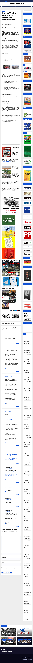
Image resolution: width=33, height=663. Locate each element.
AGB (28, 659)
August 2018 (26, 545)
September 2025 (26, 361)
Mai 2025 (25, 370)
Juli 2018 (25, 547)
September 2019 (26, 516)
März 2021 (25, 482)
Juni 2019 (25, 522)
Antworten (17, 371)
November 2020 (26, 491)
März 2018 (25, 556)
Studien (29, 657)
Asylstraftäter (10, 639)
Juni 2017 (25, 576)
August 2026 (26, 336)
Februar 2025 (26, 377)
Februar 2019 (26, 531)
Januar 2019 (26, 534)
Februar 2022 (26, 457)
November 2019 (26, 511)
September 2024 (26, 388)
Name (3, 552)
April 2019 (25, 527)
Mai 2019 (25, 525)
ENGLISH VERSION (26, 661)
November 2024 (26, 383)
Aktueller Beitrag (4, 639)
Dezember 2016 (26, 590)
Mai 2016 (25, 605)
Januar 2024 (26, 406)
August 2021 (26, 471)
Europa (26, 639)
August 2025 (26, 363)
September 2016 (26, 596)
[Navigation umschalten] (16, 6)
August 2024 (26, 390)
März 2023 (25, 428)
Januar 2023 (26, 433)
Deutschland (4, 640)
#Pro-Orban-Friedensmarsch (7, 24)
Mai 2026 (25, 343)
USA (18, 640)
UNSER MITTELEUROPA (16, 3)
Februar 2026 (26, 350)
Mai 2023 (25, 424)
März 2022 (25, 455)
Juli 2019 (25, 520)
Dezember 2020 (26, 489)
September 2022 (26, 442)
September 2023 (26, 415)
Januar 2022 (26, 460)
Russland (29, 639)
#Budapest (10, 23)
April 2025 (25, 372)
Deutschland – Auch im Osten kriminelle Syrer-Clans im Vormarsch (8, 642)
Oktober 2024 (26, 386)
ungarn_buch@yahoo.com (7, 161)
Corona (26, 657)
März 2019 (25, 529)
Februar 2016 (26, 612)
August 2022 (26, 444)
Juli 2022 (25, 446)
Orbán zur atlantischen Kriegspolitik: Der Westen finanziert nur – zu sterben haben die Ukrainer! (15, 315)
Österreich (23, 655)
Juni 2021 (25, 475)
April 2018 (25, 554)
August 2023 (26, 417)
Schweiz (31, 655)
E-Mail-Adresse (4, 557)
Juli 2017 (25, 574)
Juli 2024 (25, 392)
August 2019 (26, 518)
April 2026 (25, 345)
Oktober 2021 (26, 466)
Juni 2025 (25, 368)
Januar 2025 (26, 379)
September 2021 (26, 469)
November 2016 (26, 592)
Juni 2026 (25, 341)
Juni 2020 (25, 502)
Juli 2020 (25, 500)
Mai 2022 (25, 451)
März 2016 (25, 610)
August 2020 (26, 498)
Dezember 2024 (26, 381)
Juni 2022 (25, 448)
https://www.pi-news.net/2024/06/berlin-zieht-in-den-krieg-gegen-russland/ (11, 418)
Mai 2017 (25, 578)
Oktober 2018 (26, 540)
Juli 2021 (25, 473)
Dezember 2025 (26, 354)
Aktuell (21, 655)
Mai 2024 (25, 397)
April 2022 (25, 453)
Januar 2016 (26, 614)
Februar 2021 (26, 484)
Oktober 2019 (26, 513)
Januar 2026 (26, 352)
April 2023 (25, 426)
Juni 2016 (25, 603)
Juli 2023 (25, 419)
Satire (31, 657)
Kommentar (4, 534)
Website (3, 562)
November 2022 (26, 437)
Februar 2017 (26, 585)
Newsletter (30, 659)
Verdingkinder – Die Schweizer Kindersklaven (8, 633)
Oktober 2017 (26, 567)
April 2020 (25, 507)
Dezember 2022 (26, 435)
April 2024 (25, 399)
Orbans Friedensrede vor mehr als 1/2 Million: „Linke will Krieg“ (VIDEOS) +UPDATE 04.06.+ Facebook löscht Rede (7, 316)
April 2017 (25, 581)
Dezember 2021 (26, 462)
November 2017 (26, 565)
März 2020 (25, 509)
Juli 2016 (25, 601)
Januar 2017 (26, 587)
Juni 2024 (25, 395)
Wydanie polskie (24, 659)
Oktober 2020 (26, 493)
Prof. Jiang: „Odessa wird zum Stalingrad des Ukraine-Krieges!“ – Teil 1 (24, 642)
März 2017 (25, 583)
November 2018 (26, 538)
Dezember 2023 (26, 408)
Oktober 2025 (26, 359)
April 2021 (25, 480)
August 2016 (26, 599)
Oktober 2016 (26, 594)
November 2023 (26, 410)
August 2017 (26, 572)
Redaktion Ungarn (9, 323)
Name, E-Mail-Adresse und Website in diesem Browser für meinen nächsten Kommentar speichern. (11, 569)
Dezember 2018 (26, 536)
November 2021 (26, 464)
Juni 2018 (25, 549)
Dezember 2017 (26, 563)
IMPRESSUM (30, 661)
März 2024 (25, 401)
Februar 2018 (26, 558)
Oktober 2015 (26, 619)
